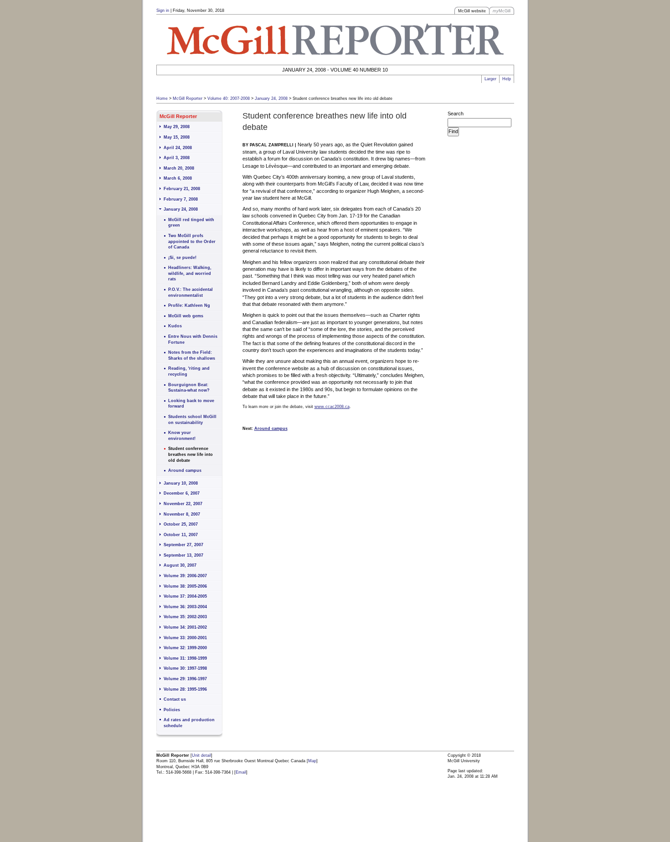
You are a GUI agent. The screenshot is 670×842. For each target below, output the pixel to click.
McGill (501, 11)
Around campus (184, 470)
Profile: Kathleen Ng (189, 305)
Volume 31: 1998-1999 (185, 658)
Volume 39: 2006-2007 (185, 575)
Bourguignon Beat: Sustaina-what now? (189, 387)
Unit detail (201, 755)
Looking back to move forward (191, 403)
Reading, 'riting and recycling (189, 371)
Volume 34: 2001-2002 (185, 627)
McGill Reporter (187, 98)
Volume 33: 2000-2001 (185, 637)
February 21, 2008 (182, 188)
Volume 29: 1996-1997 (185, 679)
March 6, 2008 (178, 178)
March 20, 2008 (179, 168)
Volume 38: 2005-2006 (185, 586)
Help (506, 79)
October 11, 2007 (181, 534)
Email (241, 772)
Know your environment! (182, 435)
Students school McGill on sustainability (192, 419)
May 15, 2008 (177, 137)
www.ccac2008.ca (332, 406)
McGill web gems (185, 316)
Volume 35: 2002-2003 (185, 617)
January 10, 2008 (181, 483)
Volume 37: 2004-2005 (185, 596)
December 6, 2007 (182, 493)
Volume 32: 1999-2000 (185, 648)
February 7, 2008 (181, 199)
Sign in (162, 10)
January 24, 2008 (271, 98)
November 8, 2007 (182, 514)
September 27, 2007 (183, 544)
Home (162, 98)
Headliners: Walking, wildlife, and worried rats (189, 273)
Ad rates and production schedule (189, 723)
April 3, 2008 (177, 157)
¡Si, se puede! (182, 257)
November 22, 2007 (183, 503)
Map (312, 761)
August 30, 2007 (180, 565)
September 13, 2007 (183, 555)
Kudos (175, 326)
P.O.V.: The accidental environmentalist (190, 292)
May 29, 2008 (177, 126)
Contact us (175, 699)
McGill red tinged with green (191, 222)
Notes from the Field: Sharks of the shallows (191, 355)
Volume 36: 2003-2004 (185, 606)
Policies (172, 710)
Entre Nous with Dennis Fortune (192, 339)
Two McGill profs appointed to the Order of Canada (192, 241)
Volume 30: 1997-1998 (185, 668)
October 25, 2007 (181, 524)
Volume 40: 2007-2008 (228, 98)
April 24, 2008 (178, 147)
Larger (490, 79)
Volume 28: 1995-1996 (185, 689)
